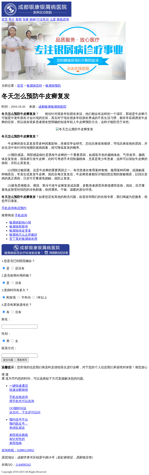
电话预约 (20, 208)
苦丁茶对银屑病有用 (23, 238)
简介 (12, 19)
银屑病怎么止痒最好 (23, 234)
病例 (32, 19)
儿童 (53, 19)
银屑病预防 (53, 85)
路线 (60, 19)
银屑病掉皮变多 (20, 230)
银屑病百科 (34, 85)
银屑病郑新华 (18, 226)
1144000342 (23, 464)
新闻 (19, 19)
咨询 (66, 19)
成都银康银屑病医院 (52, 106)
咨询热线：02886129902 (18, 450)
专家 (26, 19)
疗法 (39, 19)
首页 (5, 19)
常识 (46, 19)
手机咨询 (8, 208)
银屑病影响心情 (20, 222)
